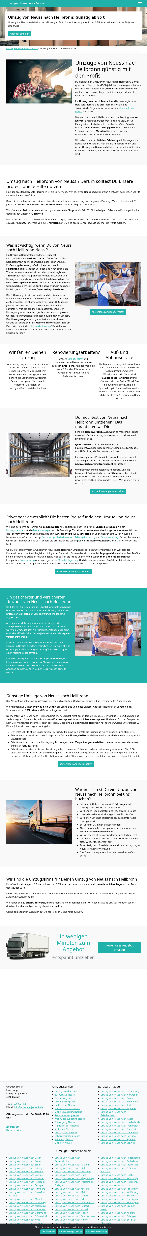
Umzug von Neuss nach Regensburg (120, 1157)
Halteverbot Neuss (65, 1105)
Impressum (12, 1126)
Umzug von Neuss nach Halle (70, 1175)
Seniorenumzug (109, 537)
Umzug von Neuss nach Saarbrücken (75, 1216)
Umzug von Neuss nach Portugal (118, 1136)
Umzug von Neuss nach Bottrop (117, 1195)
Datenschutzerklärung (96, 1231)
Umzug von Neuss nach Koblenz (118, 1212)
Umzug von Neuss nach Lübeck (72, 1195)
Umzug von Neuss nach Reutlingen (119, 1202)
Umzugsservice (14, 530)
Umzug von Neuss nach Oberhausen (74, 1202)
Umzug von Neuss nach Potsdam (27, 1181)
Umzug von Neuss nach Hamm (71, 1219)
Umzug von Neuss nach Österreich (119, 1129)
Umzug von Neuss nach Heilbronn (119, 1181)
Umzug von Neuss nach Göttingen (119, 1199)
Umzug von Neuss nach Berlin (25, 1157)
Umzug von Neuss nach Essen (25, 1164)
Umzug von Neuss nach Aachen (72, 1164)
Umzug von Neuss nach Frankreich (119, 1125)
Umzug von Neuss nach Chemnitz (73, 1171)
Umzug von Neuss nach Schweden (119, 1101)
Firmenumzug (27, 560)
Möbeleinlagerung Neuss (68, 1111)
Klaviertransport (65, 537)
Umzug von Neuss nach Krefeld (72, 1188)
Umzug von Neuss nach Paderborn (119, 1161)
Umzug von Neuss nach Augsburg (27, 1205)
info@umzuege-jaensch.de (28, 1107)
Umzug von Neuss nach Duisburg (27, 1223)
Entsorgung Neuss (65, 1122)
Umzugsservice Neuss (67, 1091)
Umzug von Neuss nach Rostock (72, 1205)
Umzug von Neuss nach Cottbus (26, 1175)
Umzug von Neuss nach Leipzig (25, 1168)
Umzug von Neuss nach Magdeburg (74, 1178)
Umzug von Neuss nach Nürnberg (27, 1202)
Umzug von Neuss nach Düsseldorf (28, 1216)
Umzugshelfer (75, 358)
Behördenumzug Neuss (67, 1136)
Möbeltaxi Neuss (64, 1129)
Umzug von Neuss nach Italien (117, 1118)
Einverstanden (48, 1231)
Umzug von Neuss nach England (118, 1108)
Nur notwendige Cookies (70, 1231)
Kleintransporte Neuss (67, 1125)
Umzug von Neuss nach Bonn (25, 1161)
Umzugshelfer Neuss (66, 1132)
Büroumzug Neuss (65, 1094)
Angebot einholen (19, 33)
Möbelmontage (41, 530)
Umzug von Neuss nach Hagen (71, 1212)
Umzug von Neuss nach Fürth (116, 1175)
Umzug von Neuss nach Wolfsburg (119, 1192)
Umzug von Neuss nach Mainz (71, 1192)
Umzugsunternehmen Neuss (25, 3)
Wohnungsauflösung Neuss (70, 1118)
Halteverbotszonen (40, 326)
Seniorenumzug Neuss (67, 1115)
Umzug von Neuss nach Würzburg (119, 1178)
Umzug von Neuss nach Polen (116, 1098)
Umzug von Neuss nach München (27, 1199)
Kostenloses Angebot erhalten (108, 311)
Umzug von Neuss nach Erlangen (118, 1216)
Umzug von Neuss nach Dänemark (119, 1132)
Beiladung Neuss (64, 1139)
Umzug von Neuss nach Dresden (26, 1178)
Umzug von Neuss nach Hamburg (27, 1188)
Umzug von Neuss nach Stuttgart (27, 1185)
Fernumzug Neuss (64, 1098)
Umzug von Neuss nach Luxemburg (119, 1091)
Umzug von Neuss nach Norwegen (119, 1094)
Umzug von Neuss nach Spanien (118, 1139)
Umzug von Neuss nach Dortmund (27, 1212)
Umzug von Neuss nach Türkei (117, 1105)
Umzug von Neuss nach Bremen (26, 1171)
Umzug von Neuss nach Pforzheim (119, 1188)
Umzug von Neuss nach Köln (24, 1219)
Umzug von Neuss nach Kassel (71, 1209)
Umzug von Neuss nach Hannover (27, 1209)
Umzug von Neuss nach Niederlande (120, 1122)
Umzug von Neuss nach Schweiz (118, 1142)
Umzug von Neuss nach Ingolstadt (119, 1164)
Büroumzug (48, 537)
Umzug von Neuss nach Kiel (70, 1168)
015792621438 (19, 1103)
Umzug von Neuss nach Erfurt (71, 1199)
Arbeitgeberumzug (85, 537)
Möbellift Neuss (63, 1142)
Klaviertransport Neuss (67, 1108)
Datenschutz (13, 1130)
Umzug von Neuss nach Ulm (115, 1185)
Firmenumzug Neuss (66, 1101)
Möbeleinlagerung (68, 560)
